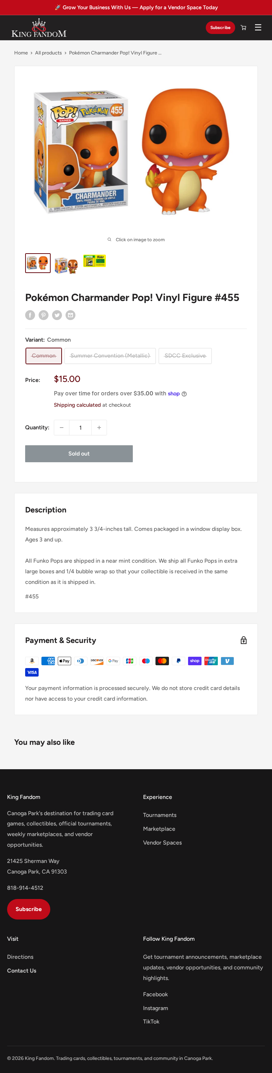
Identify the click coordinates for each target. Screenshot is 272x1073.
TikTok (151, 1021)
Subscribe (220, 27)
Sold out (79, 453)
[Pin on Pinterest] (44, 314)
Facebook (155, 994)
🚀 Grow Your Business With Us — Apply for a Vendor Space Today (136, 7)
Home (21, 53)
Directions (20, 956)
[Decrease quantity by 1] (61, 427)
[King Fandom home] (39, 27)
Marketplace (159, 828)
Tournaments (159, 815)
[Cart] (243, 27)
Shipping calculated (77, 405)
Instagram (155, 1008)
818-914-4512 (25, 887)
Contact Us (21, 970)
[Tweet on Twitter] (57, 314)
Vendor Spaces (162, 842)
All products (48, 53)
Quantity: (37, 427)
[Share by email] (70, 314)
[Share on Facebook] (30, 314)
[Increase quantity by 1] (99, 427)
